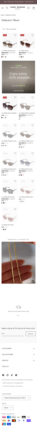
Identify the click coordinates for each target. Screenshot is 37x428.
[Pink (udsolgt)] (4, 117)
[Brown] (2, 57)
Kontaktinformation (9, 386)
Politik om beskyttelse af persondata (22, 379)
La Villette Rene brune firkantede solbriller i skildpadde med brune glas (10, 51)
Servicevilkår (6, 379)
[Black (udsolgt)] (6, 57)
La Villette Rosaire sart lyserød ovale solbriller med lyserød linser (26, 197)
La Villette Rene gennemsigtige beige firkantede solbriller (25, 51)
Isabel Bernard (10, 414)
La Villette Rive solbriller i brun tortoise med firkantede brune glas (9, 113)
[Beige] (4, 57)
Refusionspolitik (8, 383)
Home (2, 15)
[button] (2, 8)
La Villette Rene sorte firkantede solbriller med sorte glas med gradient (26, 169)
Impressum (19, 386)
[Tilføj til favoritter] (15, 35)
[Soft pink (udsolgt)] (19, 201)
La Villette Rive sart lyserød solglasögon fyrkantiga (8, 225)
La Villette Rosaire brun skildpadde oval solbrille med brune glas (26, 141)
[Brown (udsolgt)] (19, 119)
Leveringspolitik (18, 383)
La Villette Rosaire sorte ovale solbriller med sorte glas (9, 141)
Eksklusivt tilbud (11, 15)
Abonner (30, 334)
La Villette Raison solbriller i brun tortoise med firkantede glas (27, 113)
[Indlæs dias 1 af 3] (17, 315)
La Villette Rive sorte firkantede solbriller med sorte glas (9, 197)
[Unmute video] (33, 281)
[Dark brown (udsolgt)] (6, 145)
